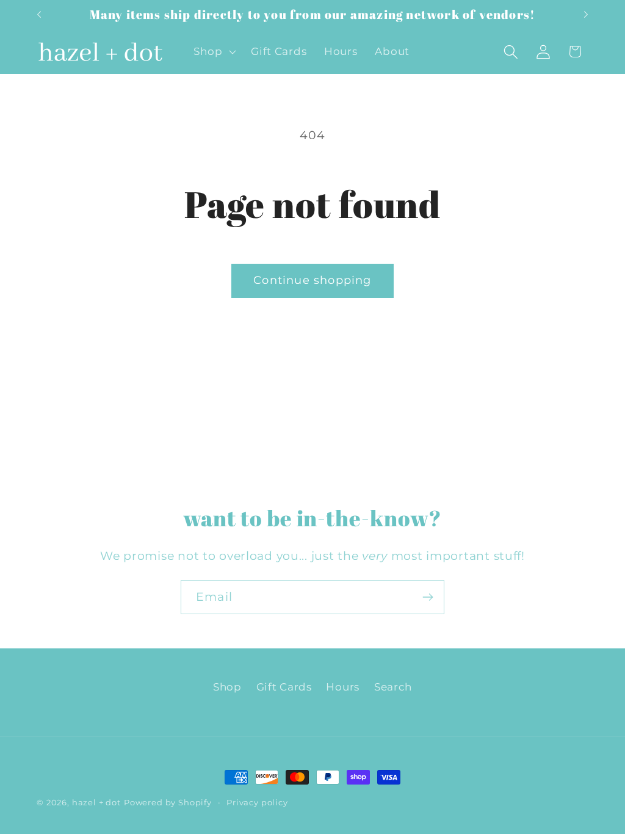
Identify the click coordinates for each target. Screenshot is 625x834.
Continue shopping (312, 280)
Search (393, 687)
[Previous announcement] (39, 15)
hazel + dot (96, 802)
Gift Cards (284, 687)
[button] (213, 52)
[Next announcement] (586, 15)
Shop (227, 687)
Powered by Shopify (168, 802)
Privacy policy (257, 802)
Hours (342, 687)
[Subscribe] (427, 597)
